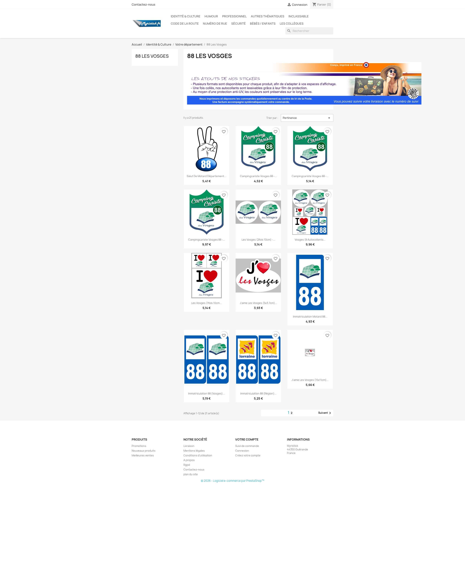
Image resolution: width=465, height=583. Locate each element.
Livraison (188, 446)
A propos (189, 460)
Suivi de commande (247, 446)
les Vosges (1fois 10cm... (206, 303)
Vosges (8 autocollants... (310, 239)
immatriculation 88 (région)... (258, 393)
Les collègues (292, 24)
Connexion (242, 450)
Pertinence (307, 118)
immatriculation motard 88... (310, 316)
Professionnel (234, 16)
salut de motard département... (206, 176)
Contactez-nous (143, 5)
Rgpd (186, 465)
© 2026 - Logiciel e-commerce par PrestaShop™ (232, 481)
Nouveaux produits (143, 450)
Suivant (325, 413)
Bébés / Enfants (263, 24)
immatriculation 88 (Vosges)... (206, 393)
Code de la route (185, 24)
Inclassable (298, 16)
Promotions (139, 446)
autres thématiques (267, 16)
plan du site (190, 474)
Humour (211, 16)
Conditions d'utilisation (197, 455)
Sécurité (238, 24)
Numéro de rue (215, 24)
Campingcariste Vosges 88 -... (258, 176)
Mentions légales (194, 450)
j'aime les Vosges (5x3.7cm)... (258, 303)
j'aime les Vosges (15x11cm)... (310, 380)
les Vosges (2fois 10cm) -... (258, 239)
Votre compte (246, 439)
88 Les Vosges (152, 56)
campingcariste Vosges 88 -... (310, 176)
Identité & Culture (185, 16)
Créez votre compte (247, 455)
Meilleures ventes (143, 455)
